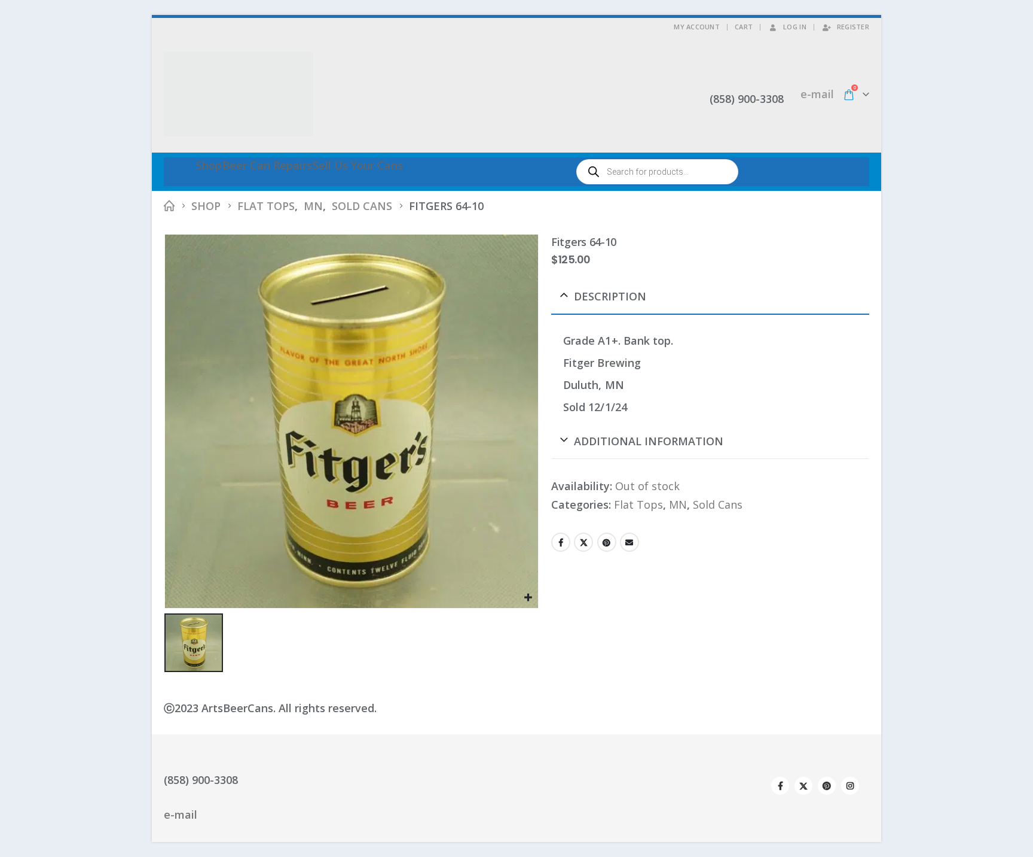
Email (629, 542)
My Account (697, 26)
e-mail (817, 94)
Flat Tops (638, 504)
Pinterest (606, 542)
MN (678, 504)
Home (179, 165)
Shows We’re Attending (513, 165)
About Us (428, 165)
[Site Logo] (238, 94)
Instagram (850, 786)
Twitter (583, 542)
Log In (794, 26)
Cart (744, 26)
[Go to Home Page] (169, 206)
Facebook (560, 542)
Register (853, 26)
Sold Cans (717, 504)
